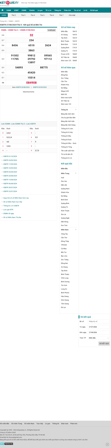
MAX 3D (64, 94)
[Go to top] (108, 445)
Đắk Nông (64, 222)
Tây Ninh (64, 38)
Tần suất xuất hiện (67, 151)
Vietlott (32, 10)
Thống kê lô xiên (67, 129)
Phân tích (67, 10)
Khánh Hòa (65, 85)
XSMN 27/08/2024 (27, 30)
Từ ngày (82, 327)
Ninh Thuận (65, 211)
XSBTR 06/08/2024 (10, 184)
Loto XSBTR (31, 124)
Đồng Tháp (65, 241)
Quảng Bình (65, 48)
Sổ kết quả (94, 10)
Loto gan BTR (8, 210)
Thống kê (57, 10)
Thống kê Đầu (66, 136)
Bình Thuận (65, 41)
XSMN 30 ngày (8, 213)
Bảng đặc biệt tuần (67, 121)
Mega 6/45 (65, 91)
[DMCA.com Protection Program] (6, 444)
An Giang (64, 35)
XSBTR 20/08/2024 (22, 87)
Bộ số (82, 321)
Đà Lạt (63, 307)
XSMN (24, 10)
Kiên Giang (65, 300)
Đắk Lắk (64, 185)
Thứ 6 (52, 15)
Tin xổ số (77, 10)
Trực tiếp (39, 424)
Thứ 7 (61, 15)
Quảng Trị (64, 51)
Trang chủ (3, 21)
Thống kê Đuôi (66, 140)
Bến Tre (63, 252)
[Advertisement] (28, 106)
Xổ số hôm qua (68, 67)
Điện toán (64, 424)
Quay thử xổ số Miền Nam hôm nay (16, 198)
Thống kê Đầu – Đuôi (68, 143)
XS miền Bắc (4, 424)
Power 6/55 (65, 54)
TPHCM (64, 245)
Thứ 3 (23, 15)
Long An (64, 289)
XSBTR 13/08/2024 (10, 180)
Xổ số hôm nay (68, 27)
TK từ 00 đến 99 (66, 154)
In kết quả (51, 30)
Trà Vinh (64, 285)
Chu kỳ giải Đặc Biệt (68, 118)
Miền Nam (65, 230)
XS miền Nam (29, 424)
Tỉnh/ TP (83, 338)
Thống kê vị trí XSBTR (11, 206)
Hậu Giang (65, 296)
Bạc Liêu (64, 256)
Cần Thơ (64, 81)
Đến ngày (83, 332)
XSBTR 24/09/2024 (10, 160)
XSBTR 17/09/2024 (10, 164)
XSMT (16, 10)
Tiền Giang (65, 304)
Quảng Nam (65, 189)
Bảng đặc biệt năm (67, 114)
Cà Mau (64, 249)
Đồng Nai (64, 75)
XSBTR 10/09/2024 (10, 168)
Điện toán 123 (66, 61)
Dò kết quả (104, 344)
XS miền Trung (16, 424)
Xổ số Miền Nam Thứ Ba (12, 217)
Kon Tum (64, 225)
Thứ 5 (42, 15)
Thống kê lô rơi (66, 158)
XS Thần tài (65, 57)
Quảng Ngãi (65, 218)
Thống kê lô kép (67, 132)
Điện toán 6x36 (66, 98)
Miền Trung (65, 173)
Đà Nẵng (64, 88)
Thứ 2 (14, 15)
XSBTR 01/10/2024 (10, 156)
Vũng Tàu (64, 234)
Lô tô (85, 10)
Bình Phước (65, 293)
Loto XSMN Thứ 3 (18, 124)
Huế (62, 178)
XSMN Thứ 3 (13, 30)
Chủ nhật (72, 15)
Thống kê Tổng (66, 147)
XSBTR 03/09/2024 (40, 87)
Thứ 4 (33, 15)
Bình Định (64, 44)
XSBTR (17, 21)
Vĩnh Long (64, 278)
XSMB (9, 10)
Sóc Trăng (64, 78)
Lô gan (40, 10)
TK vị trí (48, 10)
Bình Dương (65, 282)
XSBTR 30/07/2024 (10, 187)
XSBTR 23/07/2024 (10, 191)
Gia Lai (63, 214)
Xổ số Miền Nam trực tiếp (12, 202)
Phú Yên (64, 181)
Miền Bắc (64, 31)
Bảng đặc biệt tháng (68, 125)
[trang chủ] (9, 6)
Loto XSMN (5, 124)
